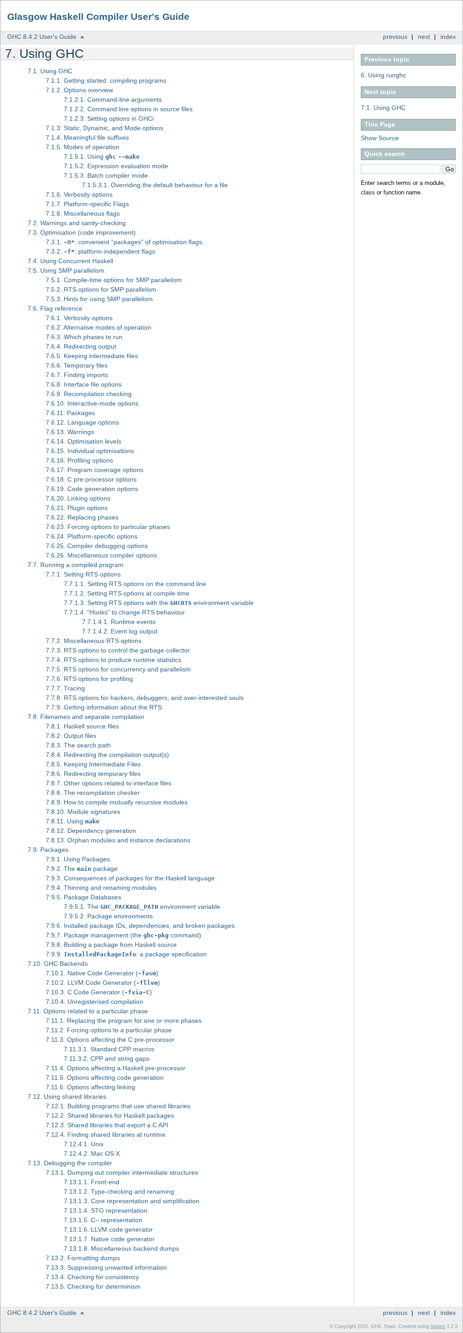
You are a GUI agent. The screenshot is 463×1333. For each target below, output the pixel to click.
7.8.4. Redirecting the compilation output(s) (107, 754)
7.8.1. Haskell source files (82, 726)
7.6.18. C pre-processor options (91, 479)
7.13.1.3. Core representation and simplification (131, 1201)
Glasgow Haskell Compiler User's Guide (98, 16)
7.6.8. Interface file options (84, 384)
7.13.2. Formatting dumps (83, 1258)
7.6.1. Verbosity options (79, 317)
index (448, 36)
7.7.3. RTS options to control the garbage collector (118, 650)
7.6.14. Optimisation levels (83, 441)
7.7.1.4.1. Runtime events (119, 621)
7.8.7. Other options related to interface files (108, 783)
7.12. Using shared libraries (67, 1096)
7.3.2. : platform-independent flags (100, 251)
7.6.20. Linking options (78, 498)
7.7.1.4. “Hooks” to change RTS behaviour (124, 612)
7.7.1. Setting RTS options (83, 574)
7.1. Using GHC (383, 107)
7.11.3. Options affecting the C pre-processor (110, 1039)
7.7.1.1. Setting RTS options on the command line (135, 583)
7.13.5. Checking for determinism (93, 1286)
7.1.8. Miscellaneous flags (83, 213)
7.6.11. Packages (70, 412)
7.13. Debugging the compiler (70, 1163)
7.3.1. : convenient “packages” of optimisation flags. (125, 242)
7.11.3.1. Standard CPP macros (109, 1049)
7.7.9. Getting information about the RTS (104, 707)
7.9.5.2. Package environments (108, 916)
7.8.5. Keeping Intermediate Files (93, 764)
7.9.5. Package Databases (83, 897)
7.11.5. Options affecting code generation (105, 1077)
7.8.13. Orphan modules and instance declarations (118, 840)
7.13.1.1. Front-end (91, 1182)
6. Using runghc (383, 75)
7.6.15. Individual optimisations (90, 450)
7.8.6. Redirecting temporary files (93, 773)
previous (395, 36)
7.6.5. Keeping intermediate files (92, 355)
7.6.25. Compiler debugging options (97, 545)
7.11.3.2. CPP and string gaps (106, 1058)
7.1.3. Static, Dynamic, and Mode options (104, 128)
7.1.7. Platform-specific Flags (87, 204)
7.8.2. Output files (71, 735)
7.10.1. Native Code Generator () (102, 973)
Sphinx (437, 1326)
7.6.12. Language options (82, 422)
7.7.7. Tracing (65, 688)
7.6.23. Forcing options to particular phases (108, 526)
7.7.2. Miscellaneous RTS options (94, 640)
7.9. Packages (48, 849)
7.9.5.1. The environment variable (142, 906)
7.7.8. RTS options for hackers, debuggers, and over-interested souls (145, 697)
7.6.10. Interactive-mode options (92, 403)
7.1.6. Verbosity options (79, 194)
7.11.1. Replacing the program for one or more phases (124, 1020)
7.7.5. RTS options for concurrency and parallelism (118, 669)
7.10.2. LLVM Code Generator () (103, 982)
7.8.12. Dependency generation (91, 830)
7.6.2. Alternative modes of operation (98, 327)
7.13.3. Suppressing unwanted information (106, 1267)
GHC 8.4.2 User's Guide (41, 36)
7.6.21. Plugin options (77, 507)
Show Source (380, 138)
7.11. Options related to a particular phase (88, 1011)
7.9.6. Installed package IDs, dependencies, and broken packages (140, 925)
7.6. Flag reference (55, 308)
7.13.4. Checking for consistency (92, 1277)
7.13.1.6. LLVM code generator (108, 1229)
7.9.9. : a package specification (126, 954)
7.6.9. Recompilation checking (89, 393)
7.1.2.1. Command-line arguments (113, 99)
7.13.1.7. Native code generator (109, 1239)
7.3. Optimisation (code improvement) (82, 232)
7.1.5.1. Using (102, 156)
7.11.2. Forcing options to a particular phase (109, 1030)
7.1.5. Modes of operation (82, 147)
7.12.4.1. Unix (84, 1144)
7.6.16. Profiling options (79, 460)
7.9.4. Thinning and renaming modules (101, 887)
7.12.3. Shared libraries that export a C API (107, 1125)
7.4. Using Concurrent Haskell (70, 261)
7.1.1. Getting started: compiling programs (106, 80)
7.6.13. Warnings (70, 431)
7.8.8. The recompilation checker (93, 792)
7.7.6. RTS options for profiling (89, 678)
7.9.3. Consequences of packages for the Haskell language (130, 878)
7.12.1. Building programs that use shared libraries (118, 1106)
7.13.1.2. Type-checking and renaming (119, 1191)
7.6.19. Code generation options (92, 488)
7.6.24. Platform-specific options (91, 536)
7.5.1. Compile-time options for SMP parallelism (114, 280)
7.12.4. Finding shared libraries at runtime (105, 1134)
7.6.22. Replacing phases (82, 517)
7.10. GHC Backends (58, 963)
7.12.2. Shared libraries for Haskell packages (110, 1115)
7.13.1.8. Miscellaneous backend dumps (121, 1248)
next (424, 36)
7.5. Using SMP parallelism (66, 270)
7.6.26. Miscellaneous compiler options (101, 555)
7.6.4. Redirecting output (81, 346)
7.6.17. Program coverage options (94, 469)
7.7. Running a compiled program (75, 564)
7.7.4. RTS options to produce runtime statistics (113, 659)
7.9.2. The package (82, 868)
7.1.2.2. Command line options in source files (128, 109)
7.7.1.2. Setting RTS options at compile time (126, 593)
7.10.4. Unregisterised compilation (94, 1001)
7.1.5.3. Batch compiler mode (106, 175)
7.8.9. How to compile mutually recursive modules (117, 802)
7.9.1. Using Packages (78, 859)
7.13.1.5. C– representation (103, 1220)
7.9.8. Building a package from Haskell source (111, 944)
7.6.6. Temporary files (77, 365)
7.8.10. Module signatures (83, 811)
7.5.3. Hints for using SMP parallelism (99, 299)
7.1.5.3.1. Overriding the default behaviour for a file (155, 185)
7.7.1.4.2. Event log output (119, 631)
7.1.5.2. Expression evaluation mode (116, 166)
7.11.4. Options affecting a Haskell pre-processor (115, 1068)
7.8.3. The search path (78, 745)
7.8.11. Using (72, 821)
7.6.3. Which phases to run (84, 336)
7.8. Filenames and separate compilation (86, 716)
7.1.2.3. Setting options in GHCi (109, 118)
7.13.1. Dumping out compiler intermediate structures (122, 1172)
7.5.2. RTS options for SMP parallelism (101, 289)
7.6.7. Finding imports (77, 374)
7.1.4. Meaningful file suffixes (87, 137)
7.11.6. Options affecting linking (90, 1087)
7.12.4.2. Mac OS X (92, 1153)
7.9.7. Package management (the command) (123, 935)
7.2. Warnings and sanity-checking (77, 223)
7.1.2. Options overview (79, 90)
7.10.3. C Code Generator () (99, 992)
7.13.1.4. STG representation (105, 1210)
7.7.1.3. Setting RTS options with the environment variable (159, 602)
